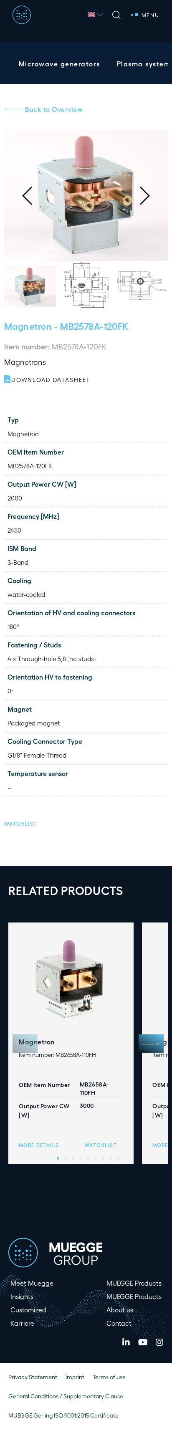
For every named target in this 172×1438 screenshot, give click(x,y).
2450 (14, 530)
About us (119, 1310)
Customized (28, 1310)
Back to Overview (54, 109)
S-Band (18, 562)
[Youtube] (143, 1342)
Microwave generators (59, 64)
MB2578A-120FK (30, 466)
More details (39, 1145)
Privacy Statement (32, 1376)
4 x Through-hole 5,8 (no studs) (52, 658)
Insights (21, 1296)
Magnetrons (25, 361)
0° (11, 691)
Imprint (75, 1376)
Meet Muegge (31, 1283)
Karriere (22, 1323)
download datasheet (50, 379)
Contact (119, 1323)
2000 (15, 498)
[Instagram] (159, 1342)
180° (13, 626)
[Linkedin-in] (126, 1342)
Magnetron (28, 325)
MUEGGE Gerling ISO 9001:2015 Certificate (63, 1415)
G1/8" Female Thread (37, 755)
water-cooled (26, 594)
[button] (151, 196)
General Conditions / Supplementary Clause (65, 1396)
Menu (150, 15)
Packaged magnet (34, 723)
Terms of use (109, 1376)
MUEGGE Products (134, 1283)
